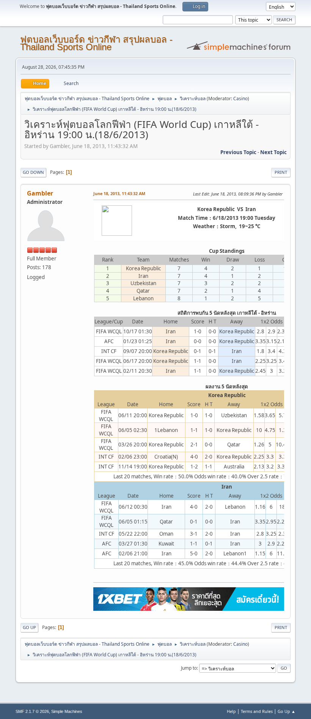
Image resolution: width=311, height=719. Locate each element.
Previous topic (238, 152)
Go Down (33, 172)
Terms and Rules (257, 711)
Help (231, 711)
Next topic (273, 152)
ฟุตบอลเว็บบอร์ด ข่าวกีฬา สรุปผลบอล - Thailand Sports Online (96, 43)
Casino (240, 98)
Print (281, 172)
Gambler (40, 193)
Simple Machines (66, 711)
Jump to (189, 668)
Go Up (29, 627)
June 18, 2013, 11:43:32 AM (119, 193)
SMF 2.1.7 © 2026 (32, 711)
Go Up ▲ (286, 711)
